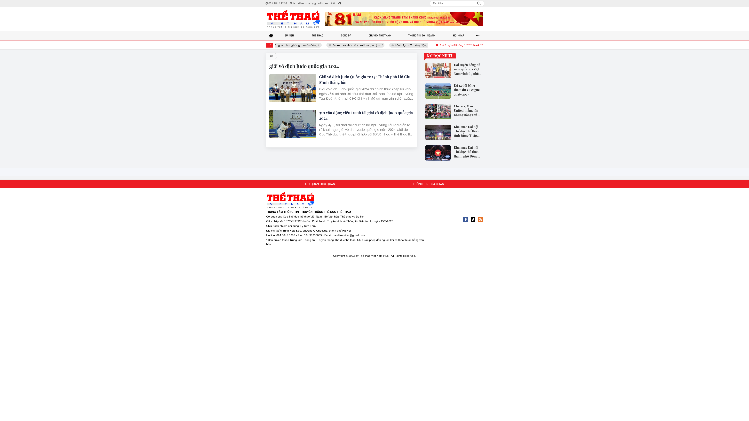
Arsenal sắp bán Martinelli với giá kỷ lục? (343, 45)
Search (479, 3)
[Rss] (480, 219)
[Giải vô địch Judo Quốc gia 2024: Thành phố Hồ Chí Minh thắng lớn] (292, 88)
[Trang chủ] (271, 36)
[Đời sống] (404, 19)
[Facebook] (465, 219)
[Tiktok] (473, 219)
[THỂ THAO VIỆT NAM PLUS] (293, 19)
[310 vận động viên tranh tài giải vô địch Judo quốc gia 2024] (292, 124)
